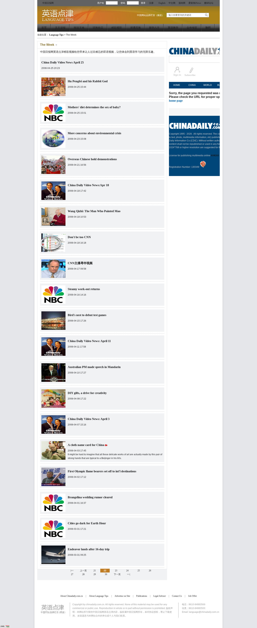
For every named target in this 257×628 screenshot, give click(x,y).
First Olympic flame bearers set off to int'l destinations (102, 471)
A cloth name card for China (86, 445)
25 (139, 570)
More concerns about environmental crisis (94, 133)
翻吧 (208, 27)
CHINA (192, 85)
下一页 (117, 574)
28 (83, 574)
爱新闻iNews (195, 3)
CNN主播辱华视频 (80, 263)
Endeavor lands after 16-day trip (88, 549)
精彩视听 (116, 27)
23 (116, 570)
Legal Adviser (159, 596)
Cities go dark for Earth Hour (87, 523)
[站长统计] (4, 626)
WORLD (207, 85)
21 (95, 570)
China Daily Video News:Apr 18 (88, 185)
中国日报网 (48, 3)
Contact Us (177, 596)
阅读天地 (79, 27)
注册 (151, 3)
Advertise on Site (122, 596)
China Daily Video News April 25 (62, 62)
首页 (44, 27)
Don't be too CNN (79, 237)
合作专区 (192, 27)
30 (106, 574)
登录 (143, 3)
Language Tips (56, 35)
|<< (72, 570)
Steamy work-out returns (84, 289)
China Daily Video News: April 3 (88, 419)
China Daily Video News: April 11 (89, 341)
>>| (128, 574)
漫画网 (182, 3)
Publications (141, 596)
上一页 (83, 570)
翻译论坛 (208, 3)
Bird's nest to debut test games (87, 315)
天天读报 (60, 27)
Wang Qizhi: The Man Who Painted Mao (94, 211)
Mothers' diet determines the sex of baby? (94, 107)
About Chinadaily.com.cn (71, 596)
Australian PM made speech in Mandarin (94, 367)
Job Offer (192, 596)
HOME (176, 85)
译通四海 (135, 27)
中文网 (172, 3)
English (162, 3)
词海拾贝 (98, 27)
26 (150, 570)
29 (95, 574)
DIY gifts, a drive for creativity (87, 393)
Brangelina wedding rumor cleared (90, 497)
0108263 (215, 155)
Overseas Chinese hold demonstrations (92, 159)
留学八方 (154, 27)
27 (72, 574)
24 (127, 570)
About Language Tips (98, 596)
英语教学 (173, 27)
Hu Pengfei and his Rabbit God (88, 81)
